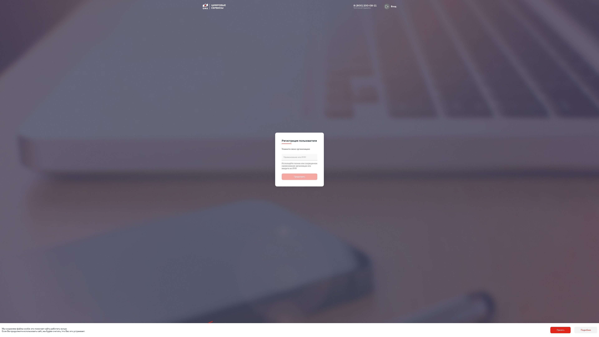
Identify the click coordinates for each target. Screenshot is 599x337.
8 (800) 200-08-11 (365, 5)
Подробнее (586, 330)
